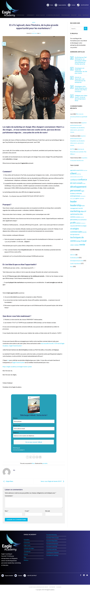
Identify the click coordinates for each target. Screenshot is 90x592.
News (33, 22)
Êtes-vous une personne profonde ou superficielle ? (78, 116)
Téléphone (16, 432)
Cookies (58, 587)
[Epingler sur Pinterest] (37, 457)
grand (74, 198)
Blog (79, 15)
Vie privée (52, 587)
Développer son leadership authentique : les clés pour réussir (81, 70)
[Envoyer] (85, 28)
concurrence (80, 176)
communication (73, 176)
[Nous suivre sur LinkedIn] (83, 575)
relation (78, 223)
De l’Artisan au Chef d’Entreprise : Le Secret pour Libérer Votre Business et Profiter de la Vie (81, 60)
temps (78, 241)
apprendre (73, 170)
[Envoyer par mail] (33, 457)
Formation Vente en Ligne (52, 537)
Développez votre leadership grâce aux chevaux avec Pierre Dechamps (81, 88)
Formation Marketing (51, 534)
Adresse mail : (17, 425)
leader (73, 201)
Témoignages (65, 15)
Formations (26, 539)
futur (71, 198)
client (73, 173)
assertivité (79, 170)
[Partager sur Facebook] (27, 457)
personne (73, 219)
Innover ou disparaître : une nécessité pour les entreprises (80, 79)
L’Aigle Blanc (9, 481)
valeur (72, 245)
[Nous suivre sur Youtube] (87, 575)
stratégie (83, 226)
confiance (73, 180)
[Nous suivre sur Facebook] (80, 575)
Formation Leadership (51, 546)
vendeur (76, 245)
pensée (82, 217)
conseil (79, 183)
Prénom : (15, 418)
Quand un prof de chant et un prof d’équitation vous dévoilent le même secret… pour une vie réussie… (78, 127)
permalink (44, 463)
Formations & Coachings (52, 555)
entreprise (82, 196)
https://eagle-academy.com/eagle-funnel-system (17, 366)
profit (73, 222)
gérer (77, 198)
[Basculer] (43, 540)
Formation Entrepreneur (52, 543)
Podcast (74, 15)
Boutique (86, 15)
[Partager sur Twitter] (30, 457)
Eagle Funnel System (18, 362)
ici (8, 360)
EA (40, 33)
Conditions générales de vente (38, 587)
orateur (78, 217)
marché (80, 208)
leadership (75, 205)
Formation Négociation (51, 540)
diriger (84, 183)
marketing (75, 211)
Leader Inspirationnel (75, 263)
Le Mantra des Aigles (53, 15)
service (78, 226)
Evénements (30, 15)
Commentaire (9, 496)
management (74, 208)
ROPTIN (72, 149)
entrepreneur (75, 196)
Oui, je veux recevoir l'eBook (33, 442)
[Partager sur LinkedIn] (40, 457)
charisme (85, 170)
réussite (72, 226)
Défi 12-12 (72, 254)
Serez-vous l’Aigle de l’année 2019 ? (51, 481)
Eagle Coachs (40, 15)
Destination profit (74, 257)
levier (83, 205)
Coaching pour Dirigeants (52, 552)
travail (83, 241)
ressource (83, 223)
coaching (79, 173)
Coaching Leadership (51, 549)
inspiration (81, 198)
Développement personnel (76, 260)
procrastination (82, 219)
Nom (6, 511)
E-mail (27, 511)
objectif (83, 211)
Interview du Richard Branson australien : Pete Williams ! (78, 151)
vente (82, 244)
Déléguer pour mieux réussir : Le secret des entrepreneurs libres (81, 98)
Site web (47, 511)
